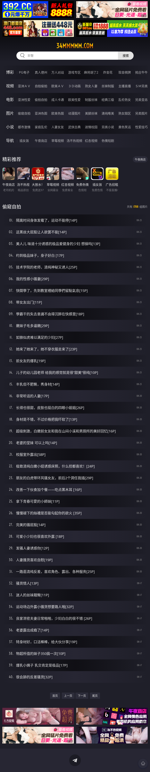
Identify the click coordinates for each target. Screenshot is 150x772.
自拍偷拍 (41, 86)
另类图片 (141, 113)
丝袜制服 (108, 86)
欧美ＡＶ (57, 86)
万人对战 (57, 72)
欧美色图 (57, 113)
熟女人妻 (91, 86)
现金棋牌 (124, 72)
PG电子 (24, 72)
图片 (10, 113)
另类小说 (108, 127)
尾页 (95, 695)
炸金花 (107, 72)
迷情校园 (91, 127)
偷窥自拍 (24, 113)
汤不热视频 (74, 141)
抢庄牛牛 (141, 72)
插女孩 (24, 141)
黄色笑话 (124, 127)
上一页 (68, 695)
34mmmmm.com (74, 46)
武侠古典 (74, 127)
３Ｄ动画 (74, 86)
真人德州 (41, 72)
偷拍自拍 (41, 100)
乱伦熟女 (124, 100)
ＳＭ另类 (141, 86)
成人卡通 (57, 100)
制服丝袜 (91, 100)
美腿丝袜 (91, 113)
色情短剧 (108, 141)
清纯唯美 (108, 113)
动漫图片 (74, 113)
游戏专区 (74, 72)
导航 (10, 140)
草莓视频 (57, 141)
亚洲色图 (41, 113)
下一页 (82, 695)
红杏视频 (91, 141)
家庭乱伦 (41, 127)
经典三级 (108, 100)
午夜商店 (41, 141)
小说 (10, 127)
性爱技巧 (141, 127)
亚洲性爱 (24, 100)
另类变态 (141, 100)
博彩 (10, 72)
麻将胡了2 (91, 72)
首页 (55, 695)
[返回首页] (143, 763)
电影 (10, 99)
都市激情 (24, 127)
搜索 (126, 55)
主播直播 (124, 86)
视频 (10, 86)
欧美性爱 (74, 100)
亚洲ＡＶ (24, 86)
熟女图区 (124, 113)
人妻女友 (57, 127)
